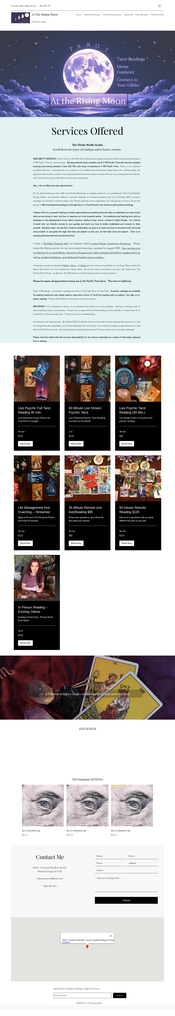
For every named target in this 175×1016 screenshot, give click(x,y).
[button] (159, 5)
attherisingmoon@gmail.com (50, 878)
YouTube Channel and (55, 243)
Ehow (83, 265)
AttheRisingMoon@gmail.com (23, 6)
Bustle (66, 265)
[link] (37, 410)
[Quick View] (43, 805)
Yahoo (73, 265)
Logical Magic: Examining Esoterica (111, 243)
